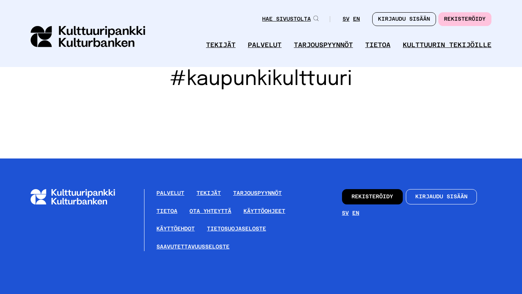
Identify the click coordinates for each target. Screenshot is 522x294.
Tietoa (378, 45)
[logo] (88, 37)
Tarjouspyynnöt (323, 45)
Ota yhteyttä (210, 211)
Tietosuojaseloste (236, 229)
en (356, 19)
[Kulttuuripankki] (79, 203)
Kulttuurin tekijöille (447, 45)
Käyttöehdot (176, 229)
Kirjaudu (404, 19)
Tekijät (220, 45)
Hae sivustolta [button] (286, 19)
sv (345, 19)
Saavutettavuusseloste (193, 247)
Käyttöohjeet (264, 211)
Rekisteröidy (465, 19)
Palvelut (265, 45)
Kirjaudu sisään (441, 197)
